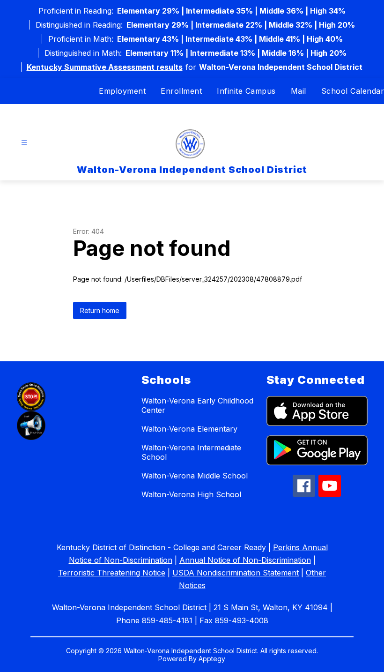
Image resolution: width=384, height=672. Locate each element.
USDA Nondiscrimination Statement (235, 572)
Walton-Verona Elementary (189, 428)
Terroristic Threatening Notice (111, 572)
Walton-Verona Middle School (194, 475)
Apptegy (212, 659)
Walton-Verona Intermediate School (191, 452)
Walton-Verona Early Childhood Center (197, 405)
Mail (298, 91)
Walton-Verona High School (191, 494)
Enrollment (181, 91)
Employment (122, 91)
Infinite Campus (246, 91)
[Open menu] (24, 142)
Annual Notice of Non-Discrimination (245, 560)
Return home (99, 310)
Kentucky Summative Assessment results (105, 67)
